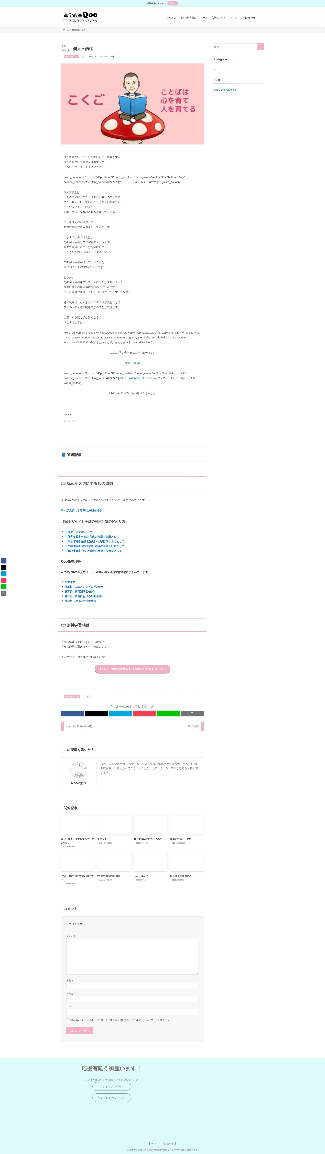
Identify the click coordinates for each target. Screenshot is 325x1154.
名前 (69, 980)
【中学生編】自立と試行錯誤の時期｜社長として (95, 546)
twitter (122, 378)
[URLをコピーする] (192, 713)
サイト (69, 1007)
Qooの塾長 (78, 783)
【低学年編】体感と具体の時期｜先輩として (92, 536)
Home (154, 1143)
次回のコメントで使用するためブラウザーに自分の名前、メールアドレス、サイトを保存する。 (121, 1019)
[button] (72, 713)
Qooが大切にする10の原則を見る (81, 510)
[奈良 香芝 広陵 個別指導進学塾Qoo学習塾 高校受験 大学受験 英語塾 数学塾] (80, 17)
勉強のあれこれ (71, 56)
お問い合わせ (132, 363)
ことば (88, 696)
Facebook (149, 378)
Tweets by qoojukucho (224, 89)
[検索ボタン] (260, 17)
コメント (72, 935)
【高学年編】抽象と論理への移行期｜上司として (95, 541)
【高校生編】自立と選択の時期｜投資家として (93, 551)
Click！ (172, 3)
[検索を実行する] (260, 46)
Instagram (134, 378)
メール (70, 993)
